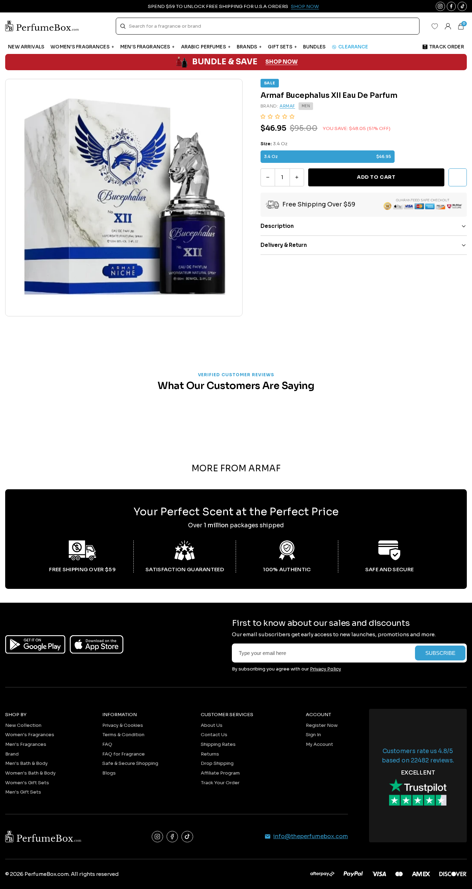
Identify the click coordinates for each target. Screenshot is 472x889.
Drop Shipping (217, 763)
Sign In (313, 735)
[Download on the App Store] (96, 644)
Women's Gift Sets (27, 783)
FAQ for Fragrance (123, 754)
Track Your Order (220, 783)
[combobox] (267, 26)
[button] (277, 116)
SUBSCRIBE (440, 653)
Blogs (109, 773)
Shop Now (305, 6)
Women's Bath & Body (30, 773)
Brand (12, 754)
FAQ (107, 744)
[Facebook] (172, 836)
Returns (210, 754)
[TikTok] (187, 836)
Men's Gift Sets (23, 792)
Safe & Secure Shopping (130, 763)
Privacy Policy (325, 669)
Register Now (322, 725)
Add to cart (376, 177)
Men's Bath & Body (26, 763)
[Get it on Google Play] (35, 644)
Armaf (287, 106)
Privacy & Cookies (122, 725)
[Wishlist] (434, 26)
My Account (319, 744)
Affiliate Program (220, 773)
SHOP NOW (281, 61)
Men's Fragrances (25, 744)
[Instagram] (157, 836)
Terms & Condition (123, 735)
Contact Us (214, 735)
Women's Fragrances (29, 735)
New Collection (23, 725)
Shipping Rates (218, 744)
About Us (212, 725)
